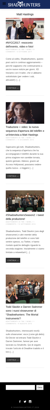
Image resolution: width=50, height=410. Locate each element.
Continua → (13, 88)
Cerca (40, 387)
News (29, 49)
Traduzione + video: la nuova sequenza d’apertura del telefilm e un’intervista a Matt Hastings (25, 131)
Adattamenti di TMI (15, 49)
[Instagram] (30, 402)
